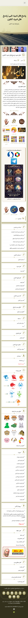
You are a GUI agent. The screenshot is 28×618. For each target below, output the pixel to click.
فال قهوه (22, 282)
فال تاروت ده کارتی (20, 486)
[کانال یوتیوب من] (14, 597)
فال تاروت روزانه (20, 457)
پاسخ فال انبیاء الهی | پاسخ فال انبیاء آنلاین (14, 17)
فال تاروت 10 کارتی (6, 143)
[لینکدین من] (10, 597)
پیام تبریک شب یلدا (20, 545)
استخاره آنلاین (21, 259)
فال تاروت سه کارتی (20, 470)
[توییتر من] (3, 593)
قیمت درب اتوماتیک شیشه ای (18, 520)
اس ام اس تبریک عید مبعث (18, 241)
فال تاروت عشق (20, 490)
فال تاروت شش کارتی (19, 480)
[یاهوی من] (24, 593)
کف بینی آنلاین (21, 300)
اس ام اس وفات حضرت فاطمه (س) (17, 245)
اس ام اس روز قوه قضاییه (19, 235)
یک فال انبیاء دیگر (14, 110)
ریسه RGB (21, 360)
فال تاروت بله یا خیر (20, 496)
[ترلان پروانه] (14, 50)
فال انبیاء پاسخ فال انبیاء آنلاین (11, 55)
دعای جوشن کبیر (20, 323)
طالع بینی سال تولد (20, 445)
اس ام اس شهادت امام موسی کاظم (17, 248)
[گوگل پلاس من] (18, 597)
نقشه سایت (7, 606)
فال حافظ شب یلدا (20, 542)
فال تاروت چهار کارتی (19, 473)
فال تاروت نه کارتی (20, 483)
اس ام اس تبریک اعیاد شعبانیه (17, 232)
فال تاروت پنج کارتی (20, 476)
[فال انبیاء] (14, 73)
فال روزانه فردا (21, 581)
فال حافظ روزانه (6, 132)
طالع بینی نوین (21, 570)
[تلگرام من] (20, 593)
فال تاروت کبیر (21, 460)
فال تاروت (22, 499)
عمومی (16, 218)
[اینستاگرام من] (12, 593)
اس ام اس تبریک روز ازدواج (18, 238)
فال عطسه (22, 567)
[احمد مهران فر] (22, 50)
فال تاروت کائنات (20, 463)
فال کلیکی (22, 338)
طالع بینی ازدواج (20, 312)
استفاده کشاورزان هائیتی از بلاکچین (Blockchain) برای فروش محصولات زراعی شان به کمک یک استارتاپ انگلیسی (14, 515)
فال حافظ (22, 535)
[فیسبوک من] (16, 593)
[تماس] (7, 593)
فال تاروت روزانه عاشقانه (18, 493)
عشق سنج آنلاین (20, 349)
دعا (23, 326)
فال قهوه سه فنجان (20, 286)
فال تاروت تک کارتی (20, 467)
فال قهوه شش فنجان (19, 289)
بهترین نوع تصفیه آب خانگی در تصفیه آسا (15, 511)
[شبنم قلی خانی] (6, 50)
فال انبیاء (22, 271)
